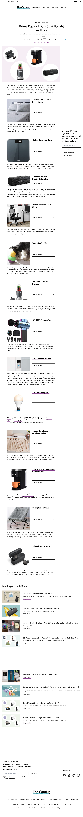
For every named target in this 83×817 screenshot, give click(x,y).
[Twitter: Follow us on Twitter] (69, 775)
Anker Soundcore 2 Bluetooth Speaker (40, 177)
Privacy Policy (42, 804)
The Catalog (37, 22)
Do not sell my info (66, 804)
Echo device (37, 382)
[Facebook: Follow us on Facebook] (64, 775)
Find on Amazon (37, 112)
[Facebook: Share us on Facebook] (35, 42)
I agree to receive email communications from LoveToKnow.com (69, 154)
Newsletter (75, 1)
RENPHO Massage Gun (42, 320)
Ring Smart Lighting (40, 392)
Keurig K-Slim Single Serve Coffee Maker (43, 470)
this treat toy (29, 269)
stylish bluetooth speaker (20, 189)
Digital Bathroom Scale (42, 140)
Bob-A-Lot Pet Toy (40, 243)
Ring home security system (24, 375)
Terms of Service (53, 804)
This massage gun (43, 344)
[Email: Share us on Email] (44, 42)
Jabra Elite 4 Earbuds (41, 546)
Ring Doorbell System (41, 358)
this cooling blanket (27, 455)
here (66, 39)
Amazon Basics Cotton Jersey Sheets (42, 100)
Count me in (71, 149)
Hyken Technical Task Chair (41, 205)
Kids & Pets (64, 7)
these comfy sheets (36, 124)
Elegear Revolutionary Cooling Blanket (41, 432)
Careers (23, 804)
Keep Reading (27, 599)
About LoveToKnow (27, 800)
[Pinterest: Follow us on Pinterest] (73, 775)
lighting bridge (18, 421)
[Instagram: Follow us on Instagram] (78, 775)
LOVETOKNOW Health (72, 800)
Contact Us (15, 804)
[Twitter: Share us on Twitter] (38, 42)
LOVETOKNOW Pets (55, 800)
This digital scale (12, 164)
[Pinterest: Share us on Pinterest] (41, 42)
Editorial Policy (32, 804)
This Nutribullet (11, 306)
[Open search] (81, 1)
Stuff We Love (55, 7)
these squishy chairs (24, 532)
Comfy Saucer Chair (40, 508)
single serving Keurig (28, 496)
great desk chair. (43, 229)
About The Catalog (10, 800)
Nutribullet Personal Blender (41, 282)
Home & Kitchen (36, 7)
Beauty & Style (45, 7)
